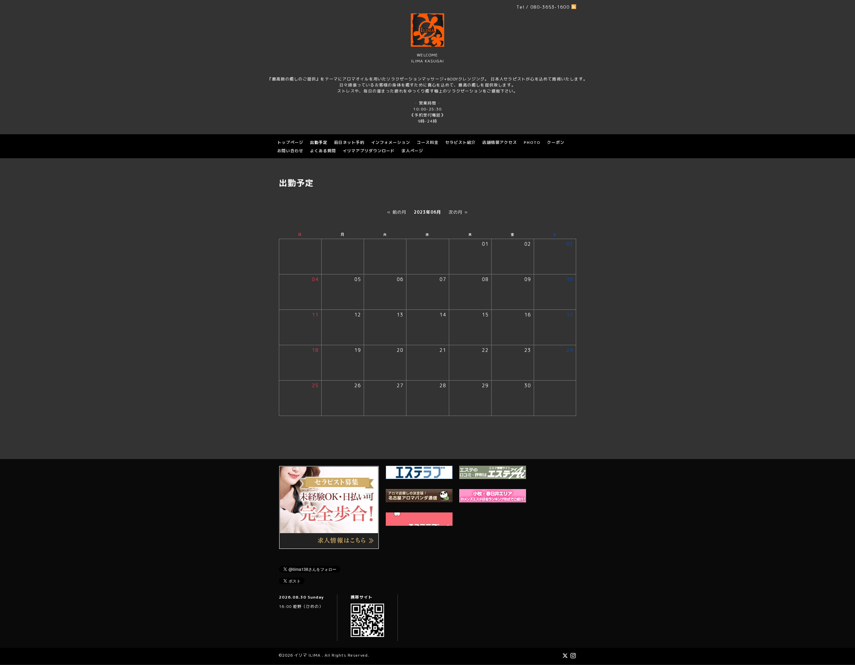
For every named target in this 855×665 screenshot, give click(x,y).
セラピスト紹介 (460, 142)
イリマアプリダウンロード (369, 151)
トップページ (290, 142)
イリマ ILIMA (308, 655)
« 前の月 (396, 212)
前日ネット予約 (349, 142)
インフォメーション (390, 142)
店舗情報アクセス (499, 142)
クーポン (555, 142)
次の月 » (458, 212)
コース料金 (428, 142)
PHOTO (532, 142)
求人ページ (412, 151)
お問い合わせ (290, 151)
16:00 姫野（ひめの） (301, 606)
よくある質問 (323, 151)
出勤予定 (318, 142)
